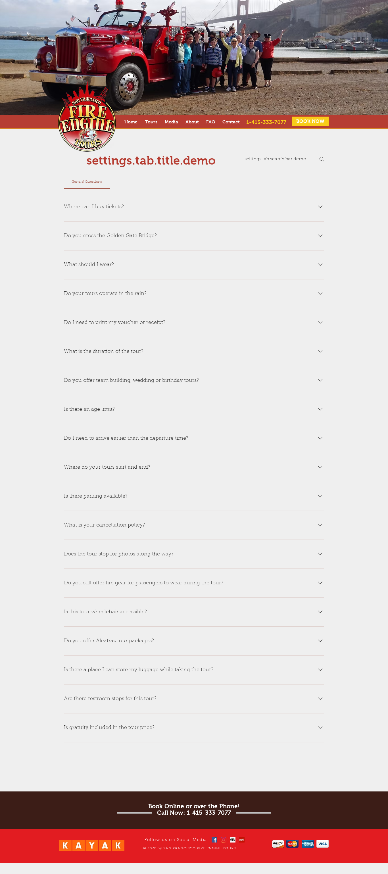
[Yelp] (242, 840)
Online (174, 806)
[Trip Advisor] (232, 840)
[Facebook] (214, 840)
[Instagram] (223, 840)
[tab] (87, 181)
